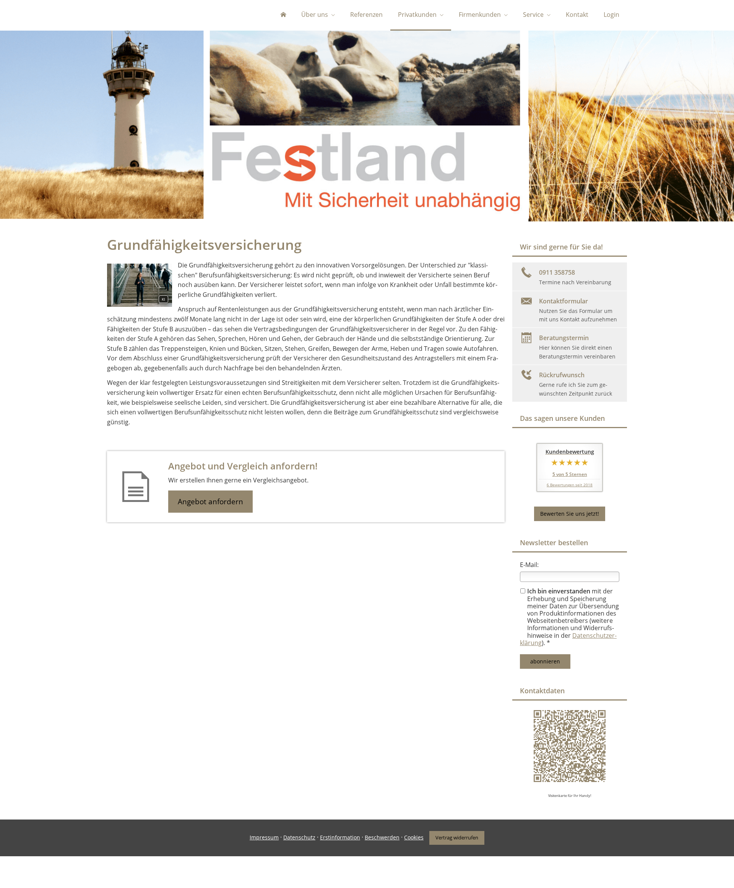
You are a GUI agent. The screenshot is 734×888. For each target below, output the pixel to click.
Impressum (264, 837)
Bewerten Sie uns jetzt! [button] (569, 513)
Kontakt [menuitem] (577, 14)
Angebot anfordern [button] (210, 502)
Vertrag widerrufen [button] (456, 837)
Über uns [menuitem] (314, 14)
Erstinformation (340, 837)
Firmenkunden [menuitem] (480, 14)
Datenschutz (299, 837)
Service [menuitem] (533, 14)
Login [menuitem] (611, 14)
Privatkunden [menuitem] (417, 14)
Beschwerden (382, 837)
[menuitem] (283, 15)
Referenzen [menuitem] (366, 14)
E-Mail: (529, 564)
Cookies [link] (414, 837)
